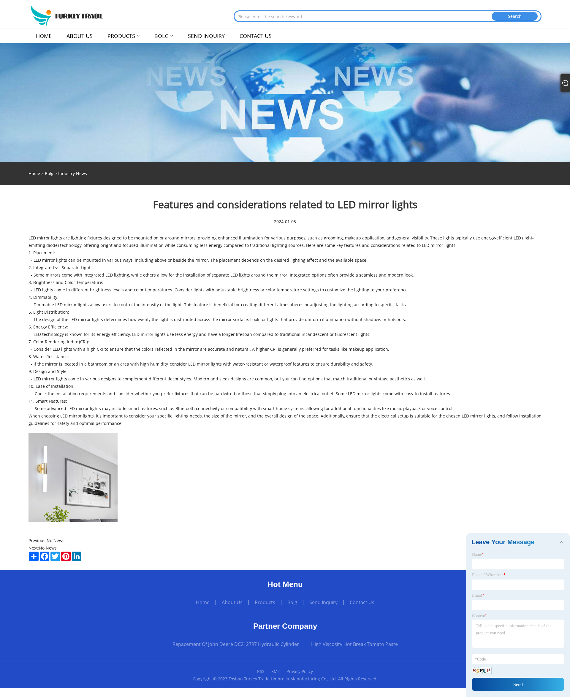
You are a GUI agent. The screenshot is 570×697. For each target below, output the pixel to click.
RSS (261, 671)
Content (479, 616)
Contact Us (362, 602)
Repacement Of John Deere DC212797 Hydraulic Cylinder (235, 644)
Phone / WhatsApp (489, 575)
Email (478, 595)
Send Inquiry (323, 602)
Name (478, 554)
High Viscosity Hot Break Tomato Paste (354, 644)
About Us (232, 602)
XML (275, 671)
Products (265, 602)
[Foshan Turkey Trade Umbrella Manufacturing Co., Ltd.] (66, 16)
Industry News (72, 173)
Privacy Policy (299, 671)
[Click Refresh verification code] (482, 670)
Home (203, 602)
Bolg (49, 173)
